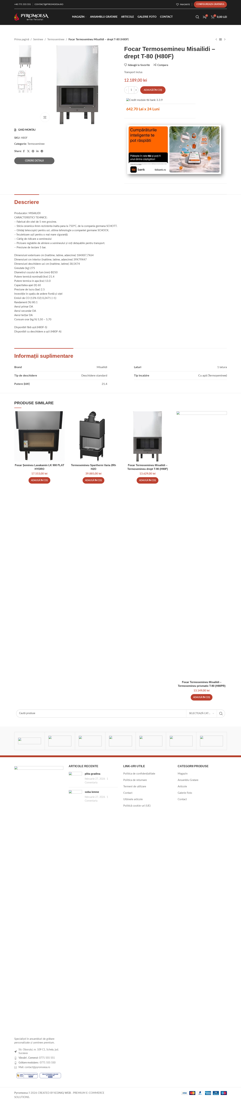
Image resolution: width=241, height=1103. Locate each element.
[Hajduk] (211, 741)
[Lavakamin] (151, 741)
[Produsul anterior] (216, 39)
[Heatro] (181, 741)
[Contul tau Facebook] (24, 151)
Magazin (182, 773)
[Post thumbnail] (75, 778)
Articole (182, 786)
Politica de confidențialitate (139, 773)
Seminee (38, 39)
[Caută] (197, 16)
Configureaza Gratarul (210, 4)
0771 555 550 (37, 1062)
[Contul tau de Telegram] (42, 151)
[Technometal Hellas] (29, 741)
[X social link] (28, 151)
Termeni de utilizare (134, 786)
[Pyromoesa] (90, 741)
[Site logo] (31, 17)
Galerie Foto (185, 793)
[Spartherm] (60, 741)
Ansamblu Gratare (188, 780)
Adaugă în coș (153, 90)
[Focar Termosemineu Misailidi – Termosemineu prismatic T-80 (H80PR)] (201, 545)
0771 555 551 (37, 1058)
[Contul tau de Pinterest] (33, 151)
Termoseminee (55, 39)
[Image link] (39, 899)
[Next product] (225, 39)
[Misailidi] (120, 741)
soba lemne (92, 791)
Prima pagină (21, 39)
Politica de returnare (135, 780)
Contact (127, 793)
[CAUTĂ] (221, 713)
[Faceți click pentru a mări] (44, 117)
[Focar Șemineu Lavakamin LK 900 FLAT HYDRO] (39, 436)
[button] (39, 480)
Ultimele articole (133, 799)
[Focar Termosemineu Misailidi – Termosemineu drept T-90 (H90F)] (147, 436)
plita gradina (92, 773)
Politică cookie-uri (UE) (137, 805)
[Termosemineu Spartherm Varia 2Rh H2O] (93, 436)
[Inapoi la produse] (220, 39)
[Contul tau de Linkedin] (37, 151)
